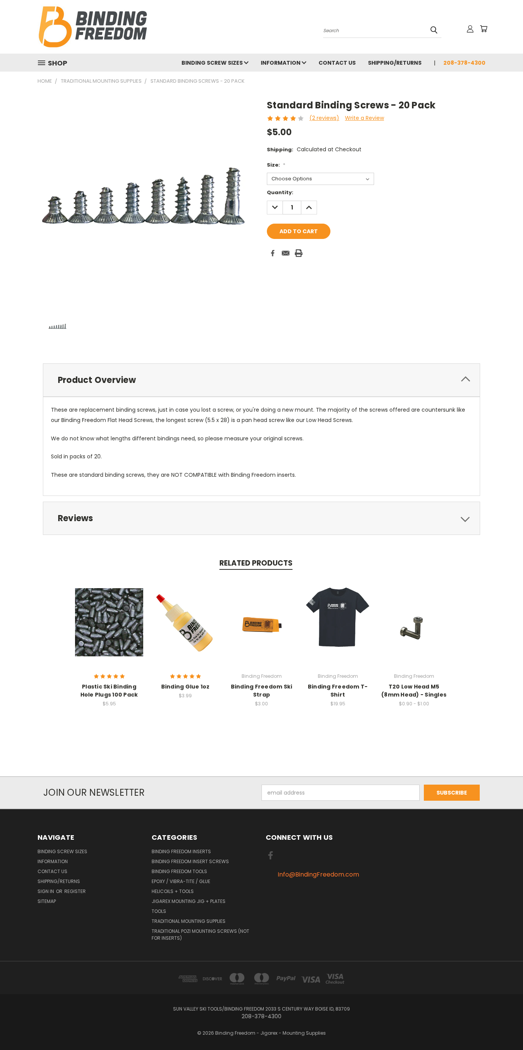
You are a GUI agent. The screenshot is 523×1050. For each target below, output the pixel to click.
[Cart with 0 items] (483, 29)
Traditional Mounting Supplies (189, 921)
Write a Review (364, 118)
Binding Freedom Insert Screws (190, 861)
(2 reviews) (324, 118)
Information (281, 63)
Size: (276, 164)
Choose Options (109, 621)
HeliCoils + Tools (173, 891)
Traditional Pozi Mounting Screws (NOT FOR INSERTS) (200, 934)
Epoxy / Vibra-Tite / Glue (181, 881)
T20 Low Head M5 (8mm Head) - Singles (413, 690)
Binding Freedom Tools (179, 871)
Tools (159, 911)
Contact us (337, 63)
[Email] (285, 253)
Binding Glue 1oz (185, 686)
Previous (503, 1026)
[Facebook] (272, 253)
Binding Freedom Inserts (181, 851)
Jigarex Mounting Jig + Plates (189, 901)
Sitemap (47, 901)
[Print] (298, 253)
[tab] (261, 380)
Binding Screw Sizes (212, 63)
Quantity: (280, 192)
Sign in (46, 891)
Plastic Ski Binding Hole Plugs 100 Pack (109, 690)
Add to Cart (185, 621)
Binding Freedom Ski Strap (262, 690)
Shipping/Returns (395, 63)
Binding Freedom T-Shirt (338, 690)
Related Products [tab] (256, 563)
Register (75, 891)
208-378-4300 (464, 63)
